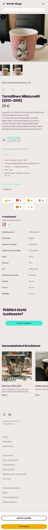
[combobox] (24, 9)
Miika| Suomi (14, 137)
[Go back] (3, 17)
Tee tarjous (24, 526)
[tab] (5, 70)
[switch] (30, 83)
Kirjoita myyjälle (24, 518)
